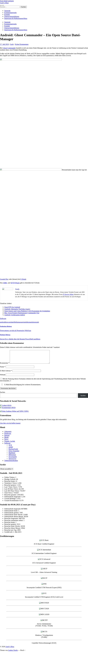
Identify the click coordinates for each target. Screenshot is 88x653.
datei (12, 322)
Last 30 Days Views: (11, 489)
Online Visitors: (9, 477)
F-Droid (23, 279)
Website (2, 375)
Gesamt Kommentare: (12, 500)
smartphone (32, 322)
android (2, 322)
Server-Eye (12, 459)
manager (21, 322)
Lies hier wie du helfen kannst (10, 423)
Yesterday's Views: (10, 483)
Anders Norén (13, 650)
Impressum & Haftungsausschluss (15, 18)
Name (2, 367)
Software (3, 318)
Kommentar (4, 363)
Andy (12, 44)
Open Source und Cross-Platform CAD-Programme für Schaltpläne (27, 311)
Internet (6, 435)
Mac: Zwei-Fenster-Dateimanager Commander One (21, 313)
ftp (17, 322)
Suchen (2, 392)
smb (37, 322)
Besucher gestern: (10, 485)
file (15, 322)
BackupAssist (13, 449)
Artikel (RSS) (6, 405)
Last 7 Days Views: (11, 487)
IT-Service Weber (68, 294)
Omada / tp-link (9, 441)
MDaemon (12, 455)
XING (26, 411)
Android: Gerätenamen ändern (14, 315)
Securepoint (13, 457)
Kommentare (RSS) (9, 407)
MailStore (12, 453)
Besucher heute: (10, 481)
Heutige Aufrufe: (10, 479)
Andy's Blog (4, 3)
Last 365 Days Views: (12, 491)
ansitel (11, 447)
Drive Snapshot (14, 451)
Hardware (7, 433)
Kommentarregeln (10, 13)
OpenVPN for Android (12, 307)
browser (8, 322)
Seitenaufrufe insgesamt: (12, 497)
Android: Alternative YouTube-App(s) (17, 309)
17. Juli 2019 (4, 44)
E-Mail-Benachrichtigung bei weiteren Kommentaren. (22, 384)
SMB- (5, 283)
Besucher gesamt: (10, 495)
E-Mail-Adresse (6, 371)
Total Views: (8, 493)
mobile (26, 322)
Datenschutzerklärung (11, 16)
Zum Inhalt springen (7, 1)
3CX (10, 445)
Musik (6, 437)
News (6, 439)
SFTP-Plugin (15, 283)
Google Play (4, 279)
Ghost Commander (9, 48)
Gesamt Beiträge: (10, 498)
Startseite (7, 11)
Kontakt (7, 14)
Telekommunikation (11, 460)
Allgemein (7, 431)
